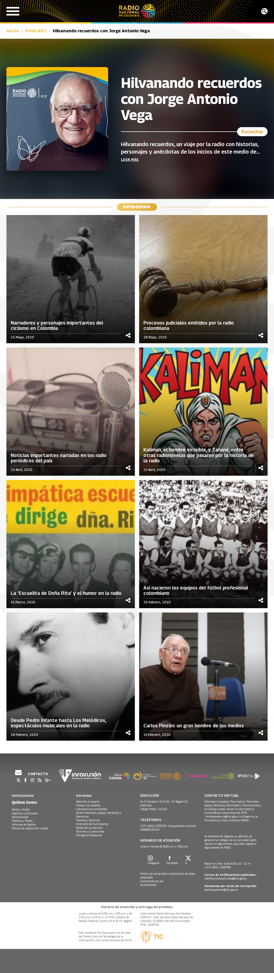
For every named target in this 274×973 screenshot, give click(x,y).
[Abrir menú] (12, 11)
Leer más (130, 160)
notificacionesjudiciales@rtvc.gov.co (225, 878)
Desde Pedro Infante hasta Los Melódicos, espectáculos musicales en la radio (58, 723)
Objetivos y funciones (24, 813)
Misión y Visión (21, 809)
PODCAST (36, 30)
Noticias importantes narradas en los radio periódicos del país (58, 458)
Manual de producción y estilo (30, 828)
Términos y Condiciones (90, 831)
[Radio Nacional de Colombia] (137, 11)
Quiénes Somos (24, 802)
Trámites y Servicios (88, 820)
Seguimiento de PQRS (217, 847)
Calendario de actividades (91, 809)
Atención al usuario (87, 801)
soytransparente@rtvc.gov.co (221, 889)
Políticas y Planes (22, 820)
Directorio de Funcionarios (92, 824)
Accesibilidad (148, 884)
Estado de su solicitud (89, 827)
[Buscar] (264, 11)
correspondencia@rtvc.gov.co (222, 816)
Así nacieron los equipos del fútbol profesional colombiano (195, 590)
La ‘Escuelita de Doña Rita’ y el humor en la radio (66, 593)
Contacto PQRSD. (239, 820)
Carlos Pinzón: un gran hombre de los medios (193, 725)
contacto (37, 774)
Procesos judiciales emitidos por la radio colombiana (188, 325)
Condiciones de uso (151, 881)
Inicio (12, 30)
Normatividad (20, 817)
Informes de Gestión (24, 824)
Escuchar (252, 131)
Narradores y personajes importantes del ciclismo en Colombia (57, 325)
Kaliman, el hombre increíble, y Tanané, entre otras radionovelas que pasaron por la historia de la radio (198, 455)
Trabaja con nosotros (88, 805)
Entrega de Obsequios (89, 835)
